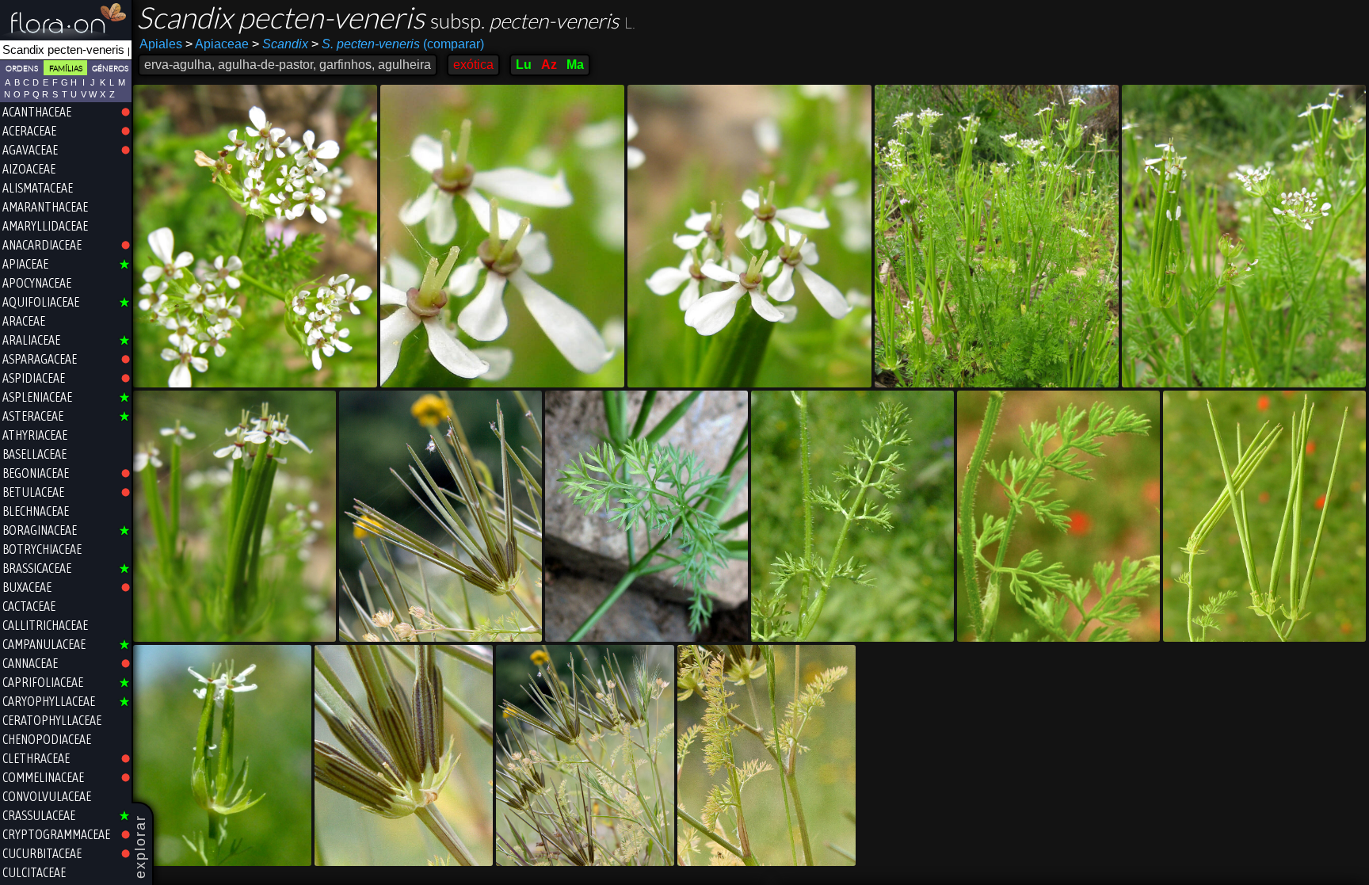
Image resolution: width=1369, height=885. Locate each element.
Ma (575, 64)
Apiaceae (217, 44)
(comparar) (397, 44)
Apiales (160, 44)
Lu (524, 64)
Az (549, 64)
